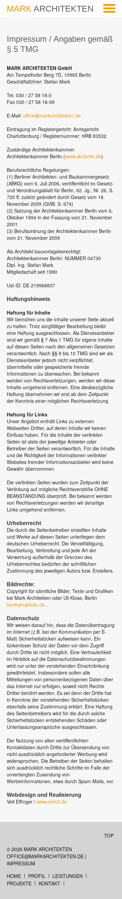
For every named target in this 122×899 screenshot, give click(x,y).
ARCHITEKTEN (50, 8)
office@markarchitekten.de (52, 115)
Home (14, 876)
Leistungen (68, 876)
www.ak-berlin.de (83, 156)
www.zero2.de (52, 801)
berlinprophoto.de (26, 604)
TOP (109, 835)
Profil (36, 876)
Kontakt (49, 883)
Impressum (21, 863)
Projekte (19, 883)
